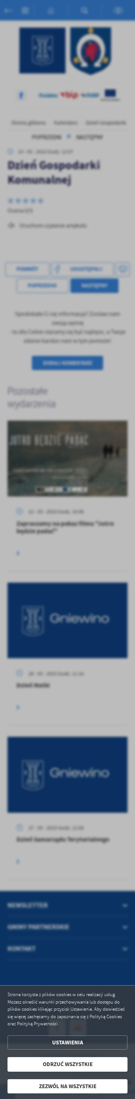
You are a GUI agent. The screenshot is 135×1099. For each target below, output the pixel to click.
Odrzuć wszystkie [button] (68, 1064)
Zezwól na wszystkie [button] (67, 1086)
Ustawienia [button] (67, 1042)
